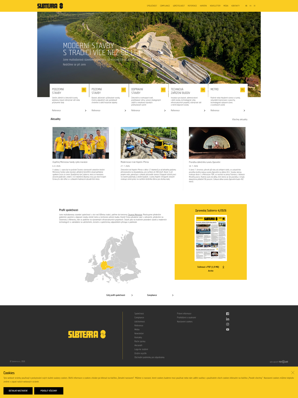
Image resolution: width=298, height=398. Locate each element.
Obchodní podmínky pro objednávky (149, 357)
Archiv (210, 271)
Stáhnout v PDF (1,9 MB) (208, 267)
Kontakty (235, 6)
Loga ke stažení (141, 349)
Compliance (165, 6)
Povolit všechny (49, 391)
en (250, 6)
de (255, 6)
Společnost (152, 6)
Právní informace (184, 314)
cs (246, 6)
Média (226, 6)
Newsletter (215, 6)
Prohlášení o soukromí (186, 318)
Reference (192, 6)
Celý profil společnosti (115, 295)
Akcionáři (138, 345)
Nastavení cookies (185, 322)
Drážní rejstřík (140, 353)
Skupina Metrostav (135, 215)
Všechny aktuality (239, 119)
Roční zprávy (139, 341)
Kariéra (203, 6)
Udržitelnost (179, 6)
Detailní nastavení (18, 391)
